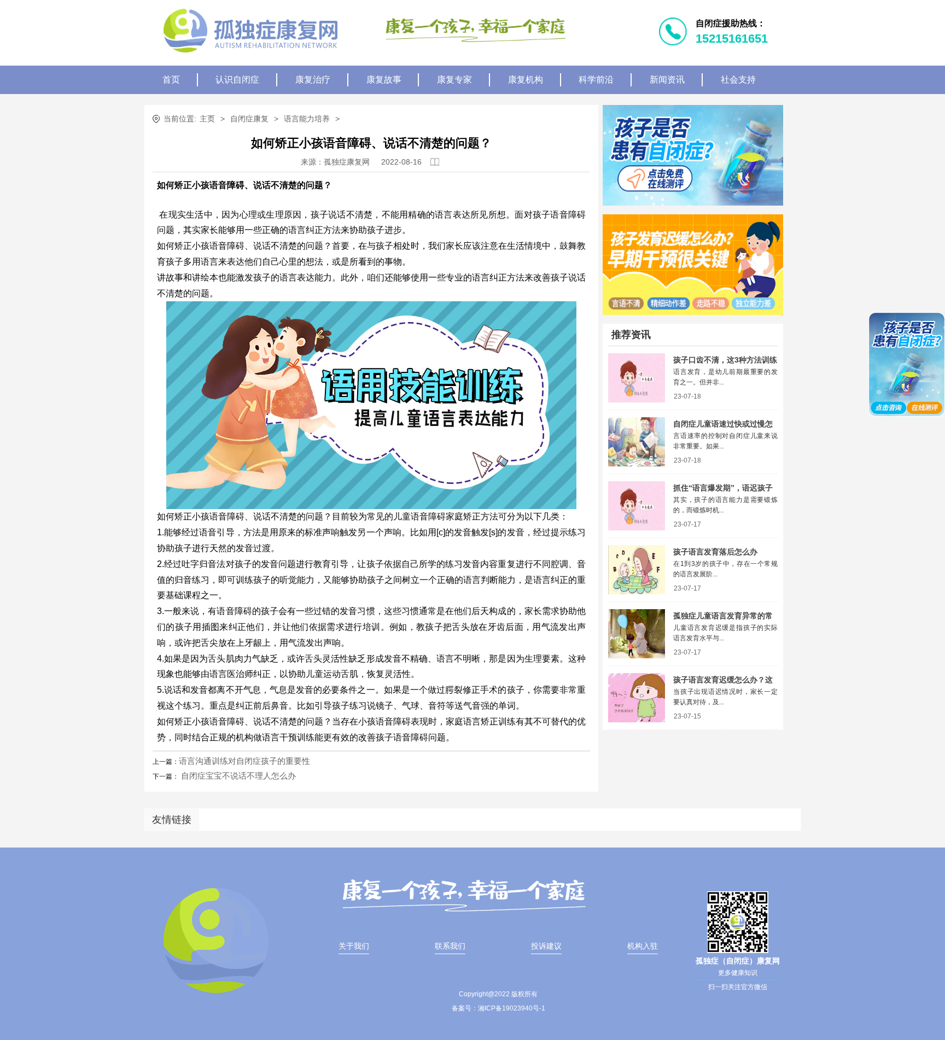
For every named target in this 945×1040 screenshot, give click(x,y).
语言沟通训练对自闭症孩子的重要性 (244, 761)
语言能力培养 (307, 118)
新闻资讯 (667, 79)
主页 (207, 118)
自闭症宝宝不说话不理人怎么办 (237, 775)
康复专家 (454, 79)
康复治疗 (312, 79)
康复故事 (383, 79)
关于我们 (354, 946)
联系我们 (450, 946)
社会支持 (738, 79)
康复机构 (525, 79)
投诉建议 (546, 946)
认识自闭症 (237, 79)
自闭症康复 (249, 118)
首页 (171, 79)
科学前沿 (596, 79)
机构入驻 (642, 946)
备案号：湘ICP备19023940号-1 (498, 1008)
